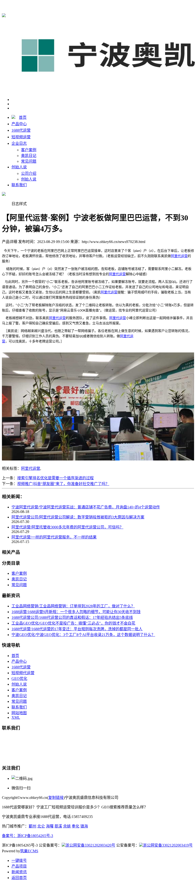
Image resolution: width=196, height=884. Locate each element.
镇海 (84, 826)
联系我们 (19, 185)
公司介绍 (28, 173)
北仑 (41, 826)
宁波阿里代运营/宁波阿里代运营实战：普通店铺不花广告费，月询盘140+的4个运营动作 (85, 507)
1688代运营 (88, 5)
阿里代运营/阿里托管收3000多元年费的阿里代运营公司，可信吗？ (67, 527)
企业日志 (19, 143)
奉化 (75, 826)
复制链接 (56, 798)
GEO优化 (19, 679)
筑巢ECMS (29, 851)
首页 (23, 117)
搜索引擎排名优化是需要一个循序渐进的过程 (55, 478)
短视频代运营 (22, 673)
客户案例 (28, 150)
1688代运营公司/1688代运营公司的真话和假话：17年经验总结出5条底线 (72, 617)
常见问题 (28, 161)
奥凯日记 (28, 156)
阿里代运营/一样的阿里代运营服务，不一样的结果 (54, 537)
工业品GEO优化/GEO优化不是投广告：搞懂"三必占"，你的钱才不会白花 (73, 623)
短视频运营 (21, 137)
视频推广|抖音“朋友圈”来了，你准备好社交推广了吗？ (63, 484)
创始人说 (19, 167)
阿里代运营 (30, 468)
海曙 (50, 826)
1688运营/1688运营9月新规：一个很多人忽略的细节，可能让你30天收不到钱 (76, 612)
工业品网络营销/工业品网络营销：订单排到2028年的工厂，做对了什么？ (73, 606)
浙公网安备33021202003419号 (168, 845)
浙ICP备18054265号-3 (35, 836)
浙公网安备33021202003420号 (90, 845)
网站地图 (19, 713)
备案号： (9, 836)
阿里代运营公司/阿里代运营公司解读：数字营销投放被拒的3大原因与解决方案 (77, 517)
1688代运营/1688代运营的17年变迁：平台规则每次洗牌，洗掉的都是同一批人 (76, 629)
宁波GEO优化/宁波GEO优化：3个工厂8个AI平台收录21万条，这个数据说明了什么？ (83, 635)
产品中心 (19, 124)
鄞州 (32, 826)
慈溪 (58, 826)
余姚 (67, 826)
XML (15, 717)
